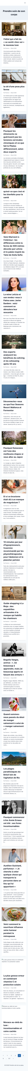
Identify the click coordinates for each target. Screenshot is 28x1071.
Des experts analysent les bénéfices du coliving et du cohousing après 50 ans (14, 358)
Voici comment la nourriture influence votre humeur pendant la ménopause (13, 930)
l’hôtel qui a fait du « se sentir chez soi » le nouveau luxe (13, 42)
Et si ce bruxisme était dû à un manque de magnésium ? (13, 499)
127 (9, 1058)
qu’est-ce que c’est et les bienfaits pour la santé (14, 194)
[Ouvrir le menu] (25, 3)
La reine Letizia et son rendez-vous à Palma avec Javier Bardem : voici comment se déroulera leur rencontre (12, 303)
